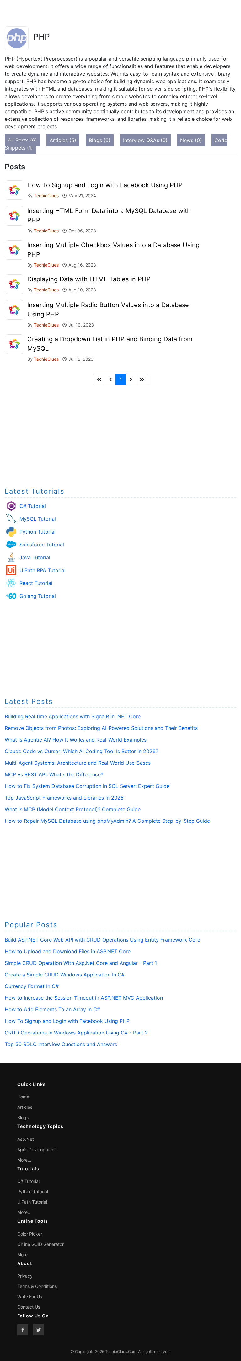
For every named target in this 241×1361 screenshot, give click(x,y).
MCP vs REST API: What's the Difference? (54, 774)
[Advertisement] (120, 434)
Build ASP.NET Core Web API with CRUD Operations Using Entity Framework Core (102, 940)
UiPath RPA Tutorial (42, 570)
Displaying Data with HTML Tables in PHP (89, 279)
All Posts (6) (22, 140)
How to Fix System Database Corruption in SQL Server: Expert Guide (87, 786)
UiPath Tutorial (32, 1201)
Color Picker (29, 1233)
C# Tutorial (32, 506)
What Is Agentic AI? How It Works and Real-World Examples (76, 739)
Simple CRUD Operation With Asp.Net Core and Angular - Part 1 (81, 963)
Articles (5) (63, 140)
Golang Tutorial (37, 596)
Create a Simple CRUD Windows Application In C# (65, 974)
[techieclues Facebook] (22, 1329)
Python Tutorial (37, 532)
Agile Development (36, 1149)
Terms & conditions (37, 1286)
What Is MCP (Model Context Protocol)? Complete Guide (73, 809)
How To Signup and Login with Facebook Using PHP (105, 185)
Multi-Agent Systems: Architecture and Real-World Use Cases (78, 763)
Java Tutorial (34, 557)
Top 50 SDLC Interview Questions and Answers (61, 1044)
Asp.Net (25, 1139)
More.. (23, 1212)
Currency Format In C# (32, 986)
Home (23, 1096)
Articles (24, 1107)
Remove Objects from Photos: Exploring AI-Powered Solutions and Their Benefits (101, 728)
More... (24, 1159)
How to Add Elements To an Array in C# (52, 1009)
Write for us (29, 1296)
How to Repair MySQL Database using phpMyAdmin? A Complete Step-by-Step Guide (107, 821)
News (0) (191, 140)
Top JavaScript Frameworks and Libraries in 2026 (64, 798)
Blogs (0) (99, 140)
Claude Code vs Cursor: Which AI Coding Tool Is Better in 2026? (81, 751)
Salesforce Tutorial (41, 544)
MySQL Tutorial (37, 519)
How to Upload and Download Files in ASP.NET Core (68, 951)
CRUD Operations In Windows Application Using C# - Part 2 (76, 1032)
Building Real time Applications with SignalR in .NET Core (73, 716)
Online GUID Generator (40, 1244)
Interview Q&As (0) (145, 140)
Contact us (28, 1307)
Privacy (25, 1276)
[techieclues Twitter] (38, 1329)
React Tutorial (35, 583)
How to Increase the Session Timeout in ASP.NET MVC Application (84, 998)
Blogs (23, 1117)
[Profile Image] (14, 189)
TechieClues (47, 195)
